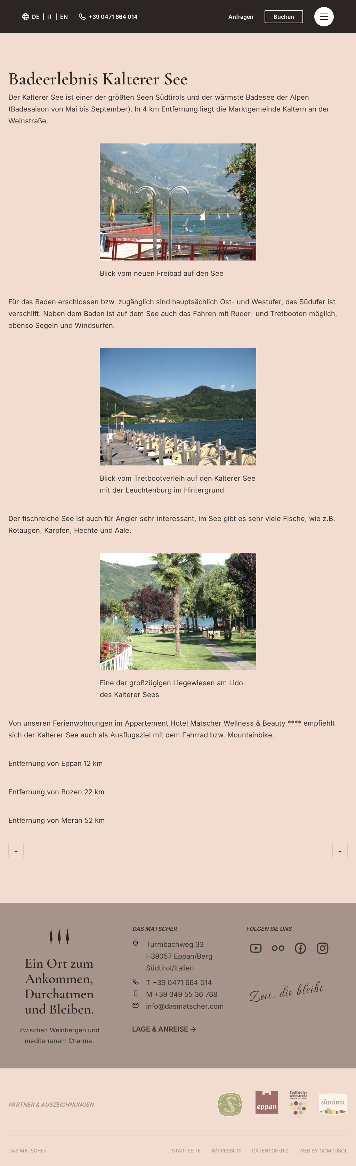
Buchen (284, 16)
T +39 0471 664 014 (179, 982)
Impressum (226, 1150)
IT (49, 16)
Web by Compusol (323, 1150)
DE (36, 16)
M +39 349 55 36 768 (181, 994)
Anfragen (240, 16)
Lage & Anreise (164, 1029)
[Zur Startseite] (59, 936)
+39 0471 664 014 (113, 16)
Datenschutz (270, 1150)
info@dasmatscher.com (185, 1006)
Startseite (186, 1150)
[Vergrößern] (247, 152)
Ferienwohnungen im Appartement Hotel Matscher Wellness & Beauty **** (177, 723)
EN (64, 16)
